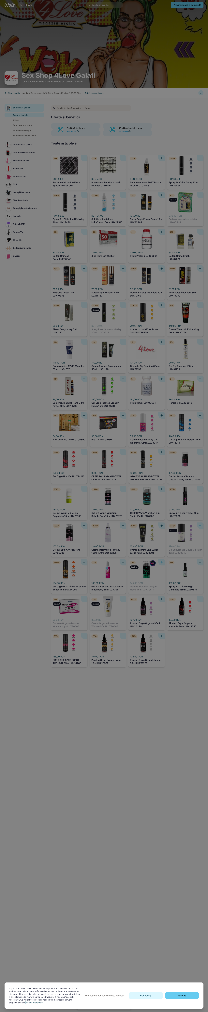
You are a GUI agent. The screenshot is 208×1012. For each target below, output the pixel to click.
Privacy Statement (34, 1002)
